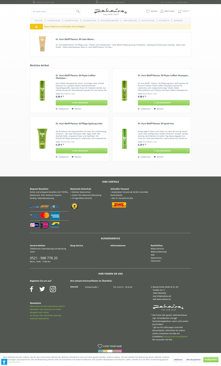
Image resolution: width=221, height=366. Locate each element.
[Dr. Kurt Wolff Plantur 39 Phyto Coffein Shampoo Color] (124, 90)
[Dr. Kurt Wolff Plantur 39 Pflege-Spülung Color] (42, 138)
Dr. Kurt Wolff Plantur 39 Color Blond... (75, 39)
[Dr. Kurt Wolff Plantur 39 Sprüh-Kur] (124, 138)
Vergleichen (63, 109)
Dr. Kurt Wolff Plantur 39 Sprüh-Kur (156, 123)
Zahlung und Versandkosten (175, 336)
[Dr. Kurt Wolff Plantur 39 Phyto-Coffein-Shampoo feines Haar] (42, 90)
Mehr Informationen (11, 362)
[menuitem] (58, 11)
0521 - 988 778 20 (44, 258)
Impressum (156, 261)
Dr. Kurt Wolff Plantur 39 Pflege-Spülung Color (79, 123)
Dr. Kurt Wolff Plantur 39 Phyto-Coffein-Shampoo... (76, 76)
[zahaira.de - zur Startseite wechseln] (110, 11)
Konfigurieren (211, 359)
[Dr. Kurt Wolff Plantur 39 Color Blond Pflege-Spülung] (42, 44)
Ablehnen (178, 359)
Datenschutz (156, 258)
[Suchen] (82, 11)
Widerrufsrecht (157, 248)
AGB (152, 255)
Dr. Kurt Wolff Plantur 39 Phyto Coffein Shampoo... (164, 75)
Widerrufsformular (159, 252)
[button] (4, 362)
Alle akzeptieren (193, 359)
